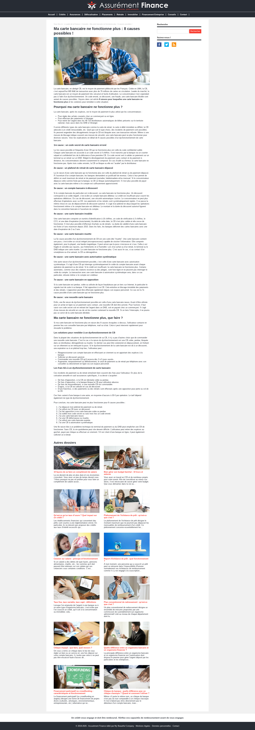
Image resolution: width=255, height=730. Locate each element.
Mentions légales (143, 726)
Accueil (51, 14)
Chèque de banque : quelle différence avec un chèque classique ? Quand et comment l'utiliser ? (126, 692)
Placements (107, 14)
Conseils (172, 14)
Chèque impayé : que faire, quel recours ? (73, 648)
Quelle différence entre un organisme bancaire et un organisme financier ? (126, 649)
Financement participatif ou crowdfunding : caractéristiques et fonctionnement (73, 692)
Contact (183, 14)
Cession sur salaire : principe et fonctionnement (76, 559)
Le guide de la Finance (72, 24)
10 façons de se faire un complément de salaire (75, 472)
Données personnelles (161, 726)
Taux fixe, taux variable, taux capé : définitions (75, 602)
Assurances (75, 14)
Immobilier (133, 14)
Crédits (62, 14)
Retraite (120, 14)
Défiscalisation (91, 14)
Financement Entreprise (153, 14)
